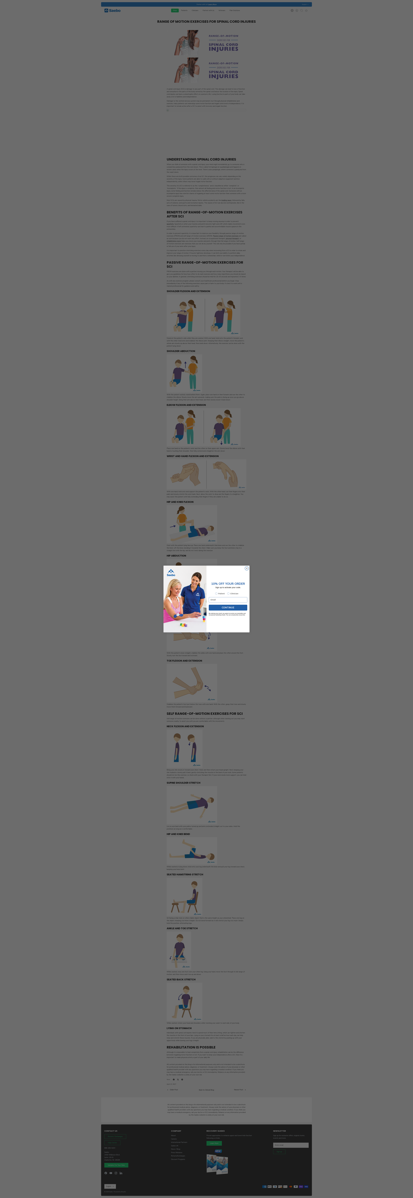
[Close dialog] (247, 568)
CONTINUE (228, 607)
